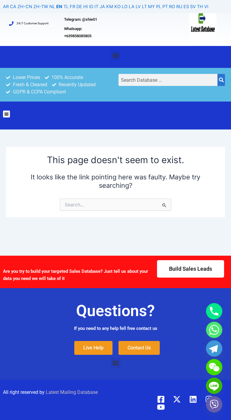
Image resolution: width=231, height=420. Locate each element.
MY (151, 6)
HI (85, 6)
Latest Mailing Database (72, 392)
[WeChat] (214, 367)
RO (172, 6)
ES (186, 6)
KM (109, 6)
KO (117, 6)
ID (91, 6)
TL (66, 6)
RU (179, 6)
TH (200, 6)
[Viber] (214, 404)
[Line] (214, 386)
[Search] (221, 80)
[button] (116, 55)
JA (102, 6)
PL (158, 6)
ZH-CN (24, 6)
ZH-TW (40, 6)
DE (79, 6)
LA (131, 6)
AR (6, 6)
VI (206, 6)
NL (52, 6)
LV (138, 6)
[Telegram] (214, 348)
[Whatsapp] (214, 330)
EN (59, 6)
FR (72, 6)
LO (125, 6)
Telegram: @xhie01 (80, 19)
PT (165, 6)
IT (96, 6)
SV (193, 6)
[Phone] (214, 311)
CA (13, 6)
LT (144, 6)
